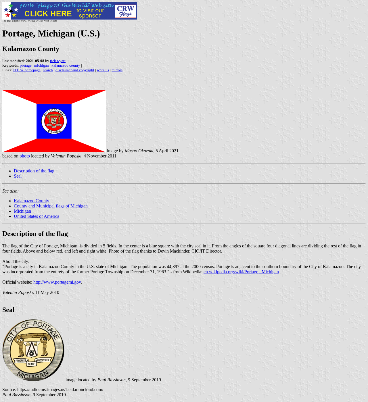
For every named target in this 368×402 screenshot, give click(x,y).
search (48, 70)
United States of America (36, 216)
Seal (18, 176)
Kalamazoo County (31, 200)
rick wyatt (58, 61)
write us (103, 70)
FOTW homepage (27, 70)
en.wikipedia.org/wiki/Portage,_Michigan (241, 271)
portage (26, 65)
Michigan (22, 211)
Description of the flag (34, 170)
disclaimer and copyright (74, 70)
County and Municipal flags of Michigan (51, 205)
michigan (41, 65)
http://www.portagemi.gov (57, 282)
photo (25, 155)
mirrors (117, 70)
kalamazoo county (65, 65)
